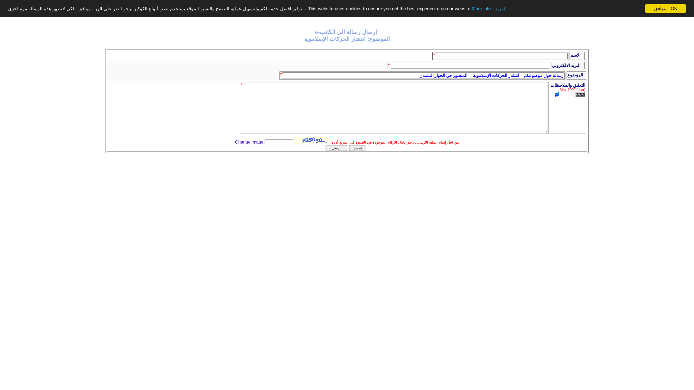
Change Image (249, 142)
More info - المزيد (489, 8)
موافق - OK (665, 8)
